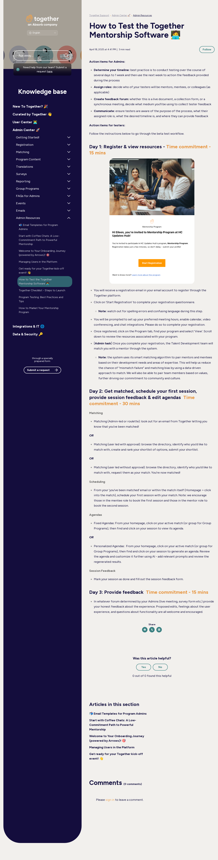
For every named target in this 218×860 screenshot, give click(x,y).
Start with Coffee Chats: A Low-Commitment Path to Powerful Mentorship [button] (39, 240)
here (49, 71)
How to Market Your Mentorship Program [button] (39, 310)
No (160, 667)
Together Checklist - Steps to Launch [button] (42, 290)
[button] (42, 106)
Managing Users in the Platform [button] (38, 261)
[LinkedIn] (159, 629)
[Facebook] (144, 629)
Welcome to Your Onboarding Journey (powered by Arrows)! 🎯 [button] (42, 253)
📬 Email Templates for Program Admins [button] (38, 227)
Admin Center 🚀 (121, 15)
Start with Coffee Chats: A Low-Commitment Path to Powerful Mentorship (112, 724)
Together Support (99, 15)
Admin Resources (142, 15)
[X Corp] (152, 629)
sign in (110, 800)
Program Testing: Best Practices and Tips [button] (41, 299)
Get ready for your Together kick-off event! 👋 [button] (41, 270)
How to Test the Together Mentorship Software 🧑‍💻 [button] (35, 281)
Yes (143, 667)
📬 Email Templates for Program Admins (118, 713)
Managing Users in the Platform (111, 747)
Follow (207, 49)
